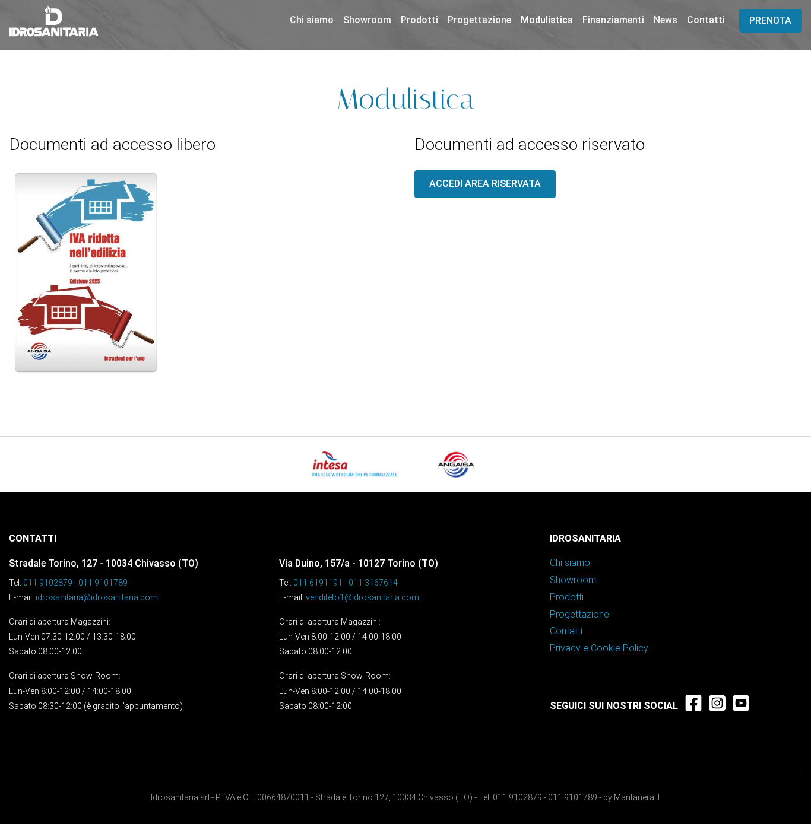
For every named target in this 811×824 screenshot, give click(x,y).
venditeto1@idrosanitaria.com (362, 597)
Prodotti (419, 20)
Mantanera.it (637, 797)
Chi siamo (312, 20)
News (665, 20)
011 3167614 (373, 582)
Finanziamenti (613, 20)
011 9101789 (103, 582)
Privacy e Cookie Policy (599, 648)
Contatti (706, 20)
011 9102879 (47, 582)
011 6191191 (318, 582)
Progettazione (479, 20)
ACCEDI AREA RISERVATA (485, 183)
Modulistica (547, 20)
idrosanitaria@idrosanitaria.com (97, 597)
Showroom (367, 20)
